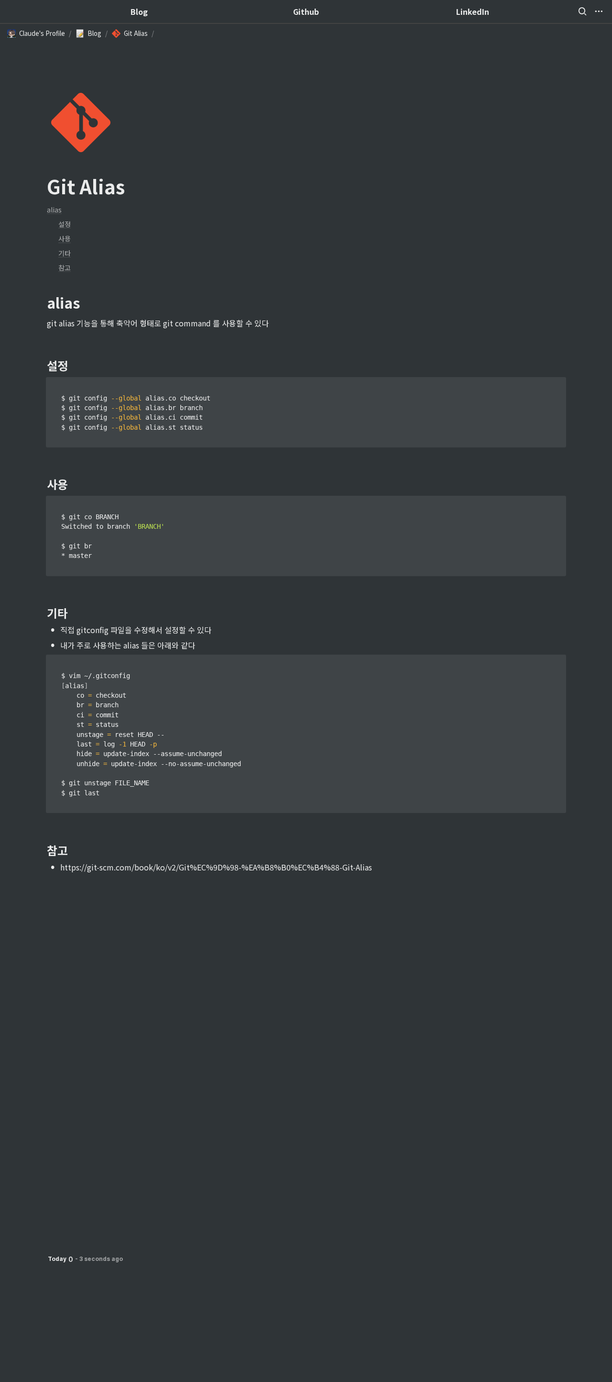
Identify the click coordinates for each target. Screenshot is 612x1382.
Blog (139, 11)
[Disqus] (306, 994)
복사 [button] (555, 385)
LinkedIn (472, 11)
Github (306, 11)
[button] (582, 11)
